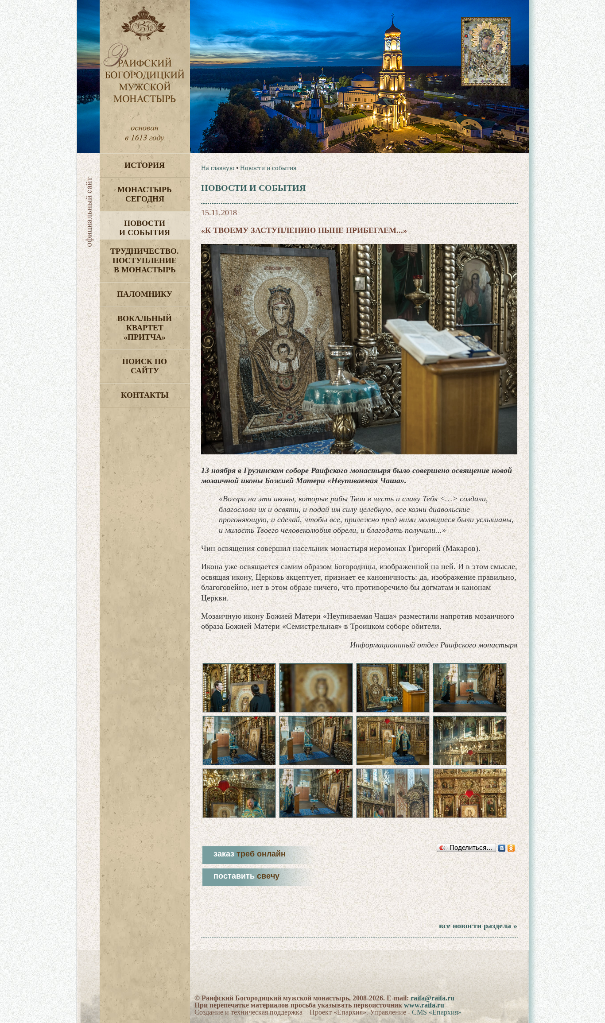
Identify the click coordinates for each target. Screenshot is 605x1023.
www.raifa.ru (424, 1005)
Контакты (145, 395)
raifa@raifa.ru (432, 998)
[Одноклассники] (511, 848)
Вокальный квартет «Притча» (144, 327)
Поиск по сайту (144, 366)
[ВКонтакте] (502, 848)
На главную (217, 167)
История (144, 165)
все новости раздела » (478, 925)
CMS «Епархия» (437, 1012)
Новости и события (144, 228)
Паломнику (144, 294)
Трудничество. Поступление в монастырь (144, 260)
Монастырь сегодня (144, 194)
